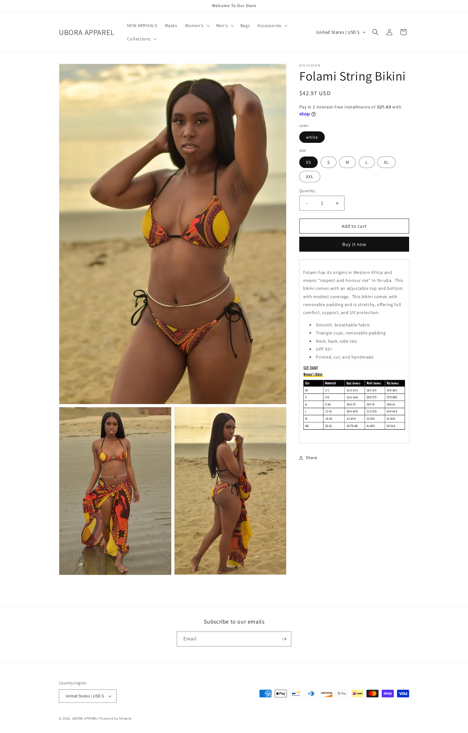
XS (308, 162)
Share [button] (311, 458)
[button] (196, 25)
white (312, 137)
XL (386, 162)
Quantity (307, 190)
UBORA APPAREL (85, 718)
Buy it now (354, 244)
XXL (310, 176)
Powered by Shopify (115, 718)
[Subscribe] (284, 639)
